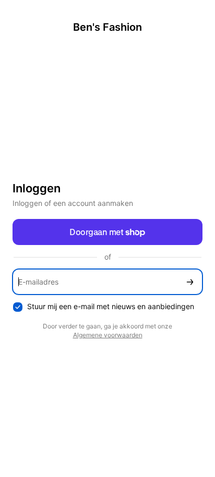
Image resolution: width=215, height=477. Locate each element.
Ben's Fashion (107, 27)
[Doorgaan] (190, 282)
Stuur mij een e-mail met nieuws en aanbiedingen (110, 306)
